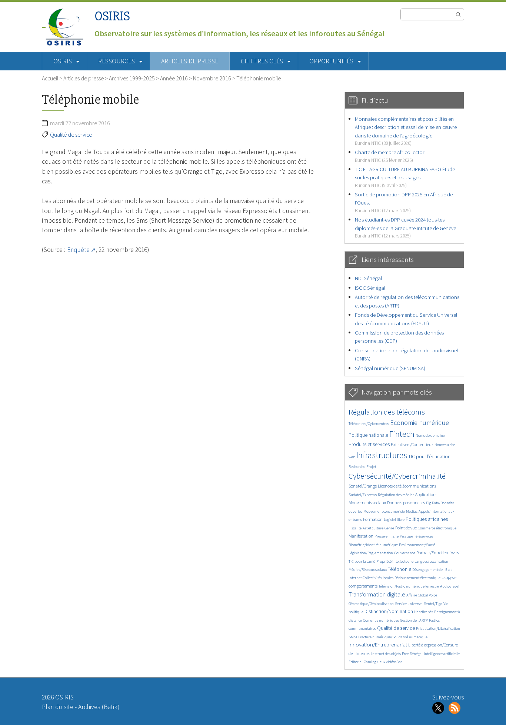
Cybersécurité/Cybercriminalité (397, 476)
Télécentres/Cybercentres (369, 423)
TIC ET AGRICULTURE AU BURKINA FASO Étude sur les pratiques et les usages (405, 177)
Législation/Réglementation (371, 553)
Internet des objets (386, 653)
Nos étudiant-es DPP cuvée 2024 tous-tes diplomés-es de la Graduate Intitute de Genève (405, 227)
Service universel (409, 603)
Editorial (356, 661)
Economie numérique (419, 422)
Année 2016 (174, 78)
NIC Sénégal (368, 278)
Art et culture (373, 528)
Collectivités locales (378, 577)
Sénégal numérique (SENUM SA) (390, 368)
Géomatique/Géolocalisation (371, 603)
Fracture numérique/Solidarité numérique (392, 637)
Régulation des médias (396, 494)
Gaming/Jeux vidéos (380, 661)
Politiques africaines (427, 519)
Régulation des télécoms (387, 412)
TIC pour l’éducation (429, 456)
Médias (411, 511)
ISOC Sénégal (370, 287)
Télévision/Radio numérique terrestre (409, 586)
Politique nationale (368, 435)
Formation (373, 519)
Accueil (50, 78)
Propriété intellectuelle (394, 561)
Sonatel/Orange (363, 486)
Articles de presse (189, 61)
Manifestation (361, 536)
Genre (389, 528)
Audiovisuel (449, 586)
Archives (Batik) (98, 707)
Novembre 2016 (212, 78)
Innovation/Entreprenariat (378, 644)
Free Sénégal (412, 653)
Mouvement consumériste (384, 511)
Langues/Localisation (431, 561)
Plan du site (57, 707)
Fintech (402, 434)
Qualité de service (71, 134)
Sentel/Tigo (433, 603)
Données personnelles (406, 502)
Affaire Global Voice (421, 595)
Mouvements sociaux (367, 502)
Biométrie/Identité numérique (373, 544)
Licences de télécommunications (407, 486)
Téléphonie (399, 569)
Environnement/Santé (417, 544)
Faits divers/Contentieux (412, 444)
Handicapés (423, 611)
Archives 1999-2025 (132, 78)
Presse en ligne (386, 536)
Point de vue (406, 528)
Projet (371, 466)
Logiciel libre (394, 519)
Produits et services (369, 444)
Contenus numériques (381, 620)
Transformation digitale (377, 594)
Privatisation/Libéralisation (438, 628)
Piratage (406, 536)
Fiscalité (355, 528)
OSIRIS (112, 16)
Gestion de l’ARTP (414, 620)
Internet (355, 577)
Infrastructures (381, 455)
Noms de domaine (430, 435)
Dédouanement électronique (417, 577)
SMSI (353, 637)
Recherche (357, 466)
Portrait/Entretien (432, 552)
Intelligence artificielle (442, 653)
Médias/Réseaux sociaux (368, 569)
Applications (426, 494)
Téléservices (423, 536)
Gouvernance (404, 553)
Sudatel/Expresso (363, 494)
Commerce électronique (437, 528)
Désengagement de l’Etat (432, 569)
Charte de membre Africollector (390, 156)
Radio (454, 553)
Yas (399, 661)
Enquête (78, 250)
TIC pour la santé (362, 561)
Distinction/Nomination (388, 611)
